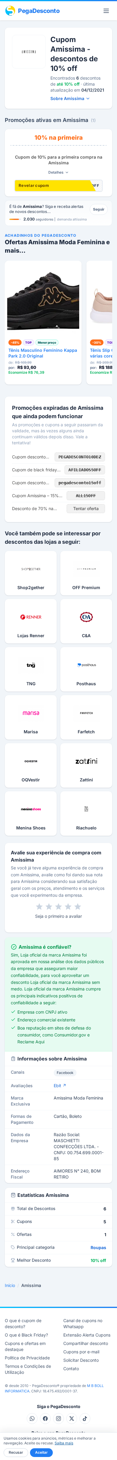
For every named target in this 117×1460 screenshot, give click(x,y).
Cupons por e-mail (81, 1351)
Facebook (65, 1072)
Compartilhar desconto (85, 1343)
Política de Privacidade (27, 1357)
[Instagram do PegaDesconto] (58, 1418)
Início (10, 1285)
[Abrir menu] (106, 11)
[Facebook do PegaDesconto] (45, 1418)
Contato (71, 1368)
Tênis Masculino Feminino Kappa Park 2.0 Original (42, 353)
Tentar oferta (86, 508)
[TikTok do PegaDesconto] (85, 1418)
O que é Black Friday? (26, 1334)
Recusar (16, 1452)
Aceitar (41, 1452)
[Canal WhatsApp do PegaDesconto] (32, 1418)
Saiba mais (64, 1443)
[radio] (39, 906)
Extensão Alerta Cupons (86, 1334)
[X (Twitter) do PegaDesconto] (71, 1418)
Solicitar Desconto (81, 1360)
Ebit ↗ (60, 1085)
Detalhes (56, 172)
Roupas (98, 1247)
